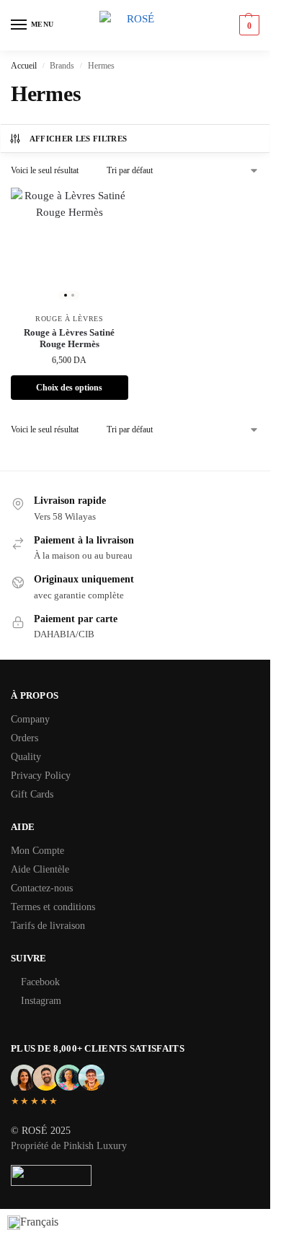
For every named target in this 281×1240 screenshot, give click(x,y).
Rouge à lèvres (69, 319)
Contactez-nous (42, 888)
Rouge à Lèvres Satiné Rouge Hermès (69, 338)
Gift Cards (32, 794)
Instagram (41, 1000)
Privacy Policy (41, 775)
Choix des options (69, 388)
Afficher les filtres (79, 138)
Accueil (24, 66)
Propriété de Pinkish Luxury (69, 1145)
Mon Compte (37, 850)
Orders (24, 738)
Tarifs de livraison (48, 925)
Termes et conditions (53, 906)
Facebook (40, 982)
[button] (247, 25)
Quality (26, 756)
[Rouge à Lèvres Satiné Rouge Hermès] (69, 246)
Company (30, 719)
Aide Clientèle (40, 869)
